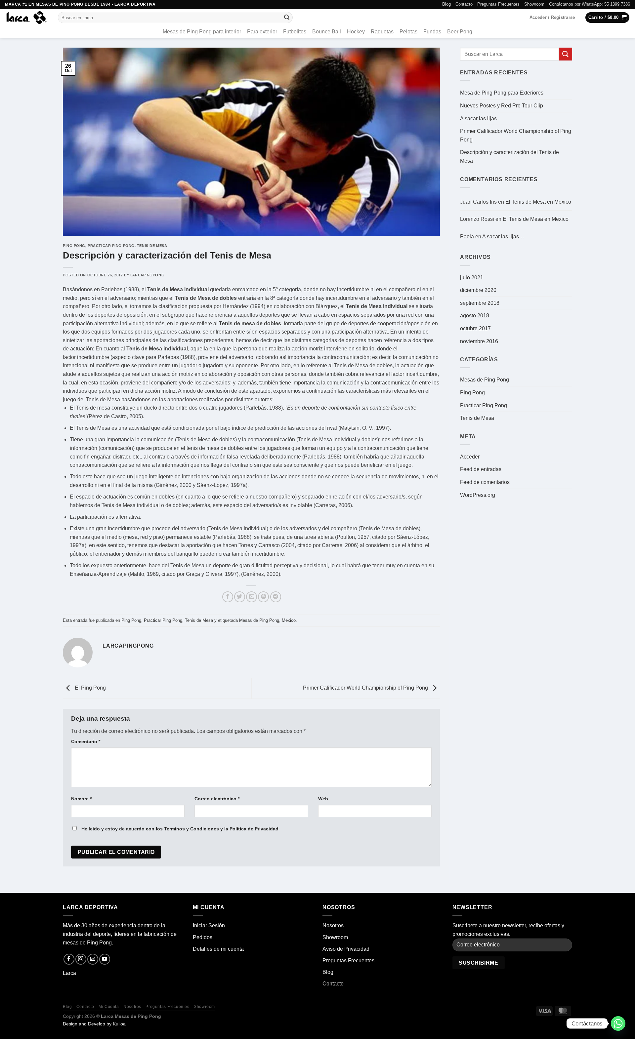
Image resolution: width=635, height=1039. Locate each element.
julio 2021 (471, 277)
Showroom (534, 4)
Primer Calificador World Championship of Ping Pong (366, 688)
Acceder (470, 457)
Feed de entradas (480, 469)
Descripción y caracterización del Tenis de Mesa (509, 156)
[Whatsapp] (618, 1023)
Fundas (432, 31)
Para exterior (262, 31)
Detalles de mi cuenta (218, 949)
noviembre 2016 (479, 341)
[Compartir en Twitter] (239, 596)
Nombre (81, 798)
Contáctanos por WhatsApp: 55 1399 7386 (589, 4)
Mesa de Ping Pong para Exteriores (501, 93)
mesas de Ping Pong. (88, 942)
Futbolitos (294, 31)
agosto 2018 (474, 315)
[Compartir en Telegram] (275, 596)
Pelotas (408, 31)
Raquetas (382, 31)
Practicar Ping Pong (111, 246)
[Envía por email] (251, 596)
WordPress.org (477, 495)
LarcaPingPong (147, 275)
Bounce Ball (326, 31)
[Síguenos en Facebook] (69, 959)
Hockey (356, 31)
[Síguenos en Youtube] (104, 959)
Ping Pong (74, 246)
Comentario (85, 741)
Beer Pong (459, 31)
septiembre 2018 (479, 303)
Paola (467, 236)
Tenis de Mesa (152, 246)
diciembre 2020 (478, 290)
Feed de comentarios (485, 482)
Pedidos (202, 937)
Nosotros (333, 925)
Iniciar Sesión (209, 925)
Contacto (464, 4)
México (289, 620)
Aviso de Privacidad (345, 949)
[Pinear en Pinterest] (263, 596)
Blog (446, 4)
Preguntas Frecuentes (498, 4)
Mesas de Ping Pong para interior (202, 31)
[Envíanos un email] (92, 959)
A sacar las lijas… (481, 118)
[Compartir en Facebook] (227, 596)
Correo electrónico (216, 798)
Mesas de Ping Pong (259, 620)
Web (323, 798)
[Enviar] (286, 17)
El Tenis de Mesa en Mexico (538, 202)
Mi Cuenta (109, 1006)
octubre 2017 (475, 328)
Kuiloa (119, 1023)
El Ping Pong (89, 688)
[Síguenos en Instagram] (80, 959)
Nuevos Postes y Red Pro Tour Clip (501, 105)
